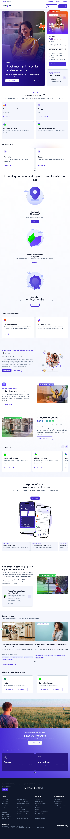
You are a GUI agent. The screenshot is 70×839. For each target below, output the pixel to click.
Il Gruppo (65, 1)
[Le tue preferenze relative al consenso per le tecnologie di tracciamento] (1, 629)
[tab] (34, 170)
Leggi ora (5, 789)
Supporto (50, 1)
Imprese (9, 1)
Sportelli (58, 1)
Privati (4, 1)
